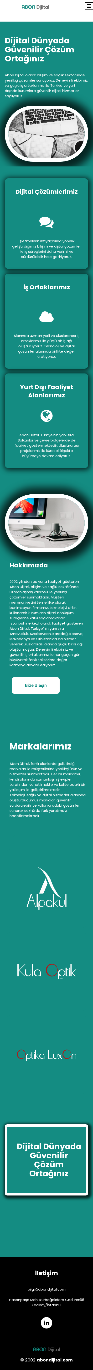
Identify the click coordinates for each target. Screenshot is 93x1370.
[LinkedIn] (46, 1323)
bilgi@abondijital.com (47, 1289)
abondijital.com (55, 1360)
